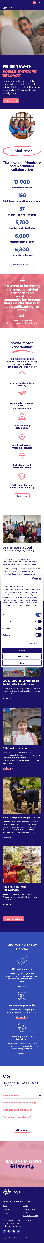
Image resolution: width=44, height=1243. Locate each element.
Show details (32, 644)
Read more (7, 699)
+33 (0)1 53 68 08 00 (12, 1223)
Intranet (25, 1206)
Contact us (6, 1209)
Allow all (22, 650)
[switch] (38, 621)
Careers (21, 1053)
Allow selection (22, 656)
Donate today (22, 496)
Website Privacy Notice (30, 1216)
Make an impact (11, 101)
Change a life (21, 1017)
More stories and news (13, 919)
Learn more (21, 986)
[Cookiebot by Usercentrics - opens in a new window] (32, 578)
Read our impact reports (22, 264)
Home (5, 1206)
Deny (22, 663)
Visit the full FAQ (22, 1130)
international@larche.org (13, 1226)
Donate (5, 1213)
